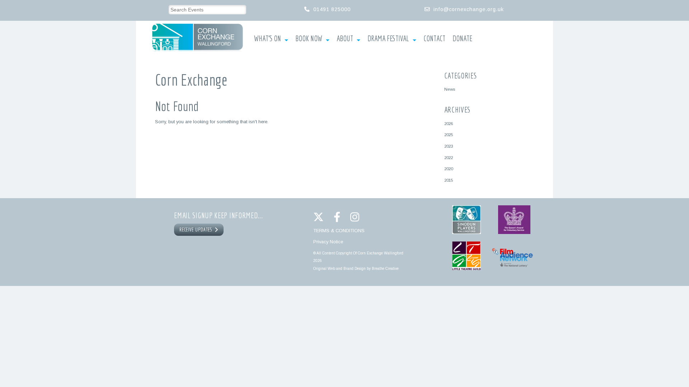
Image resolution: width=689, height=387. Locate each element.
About (345, 39)
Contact (434, 39)
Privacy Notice (328, 241)
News (449, 89)
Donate (462, 39)
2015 (448, 180)
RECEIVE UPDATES (197, 230)
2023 (448, 146)
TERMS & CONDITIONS (339, 230)
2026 (448, 123)
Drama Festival (388, 39)
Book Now (308, 39)
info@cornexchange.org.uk (468, 9)
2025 (448, 134)
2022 (448, 157)
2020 (448, 168)
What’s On (267, 39)
